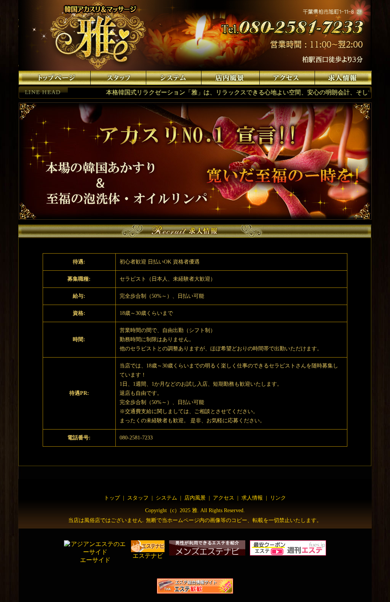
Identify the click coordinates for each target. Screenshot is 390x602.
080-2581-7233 (136, 438)
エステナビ (148, 555)
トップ (112, 498)
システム (166, 498)
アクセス (222, 498)
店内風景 (195, 498)
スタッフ (138, 498)
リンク (278, 498)
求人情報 (252, 498)
